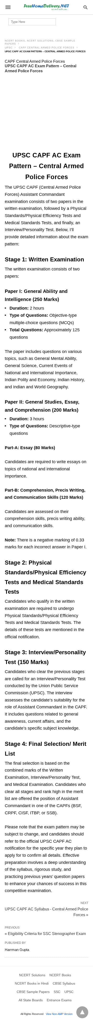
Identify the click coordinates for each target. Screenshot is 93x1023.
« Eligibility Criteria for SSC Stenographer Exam (45, 934)
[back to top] (82, 1012)
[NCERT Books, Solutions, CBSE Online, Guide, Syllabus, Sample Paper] (46, 7)
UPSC (8, 47)
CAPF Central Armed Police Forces (46, 47)
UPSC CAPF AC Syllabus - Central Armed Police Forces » (46, 911)
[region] (46, 112)
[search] (85, 7)
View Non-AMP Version (59, 1014)
